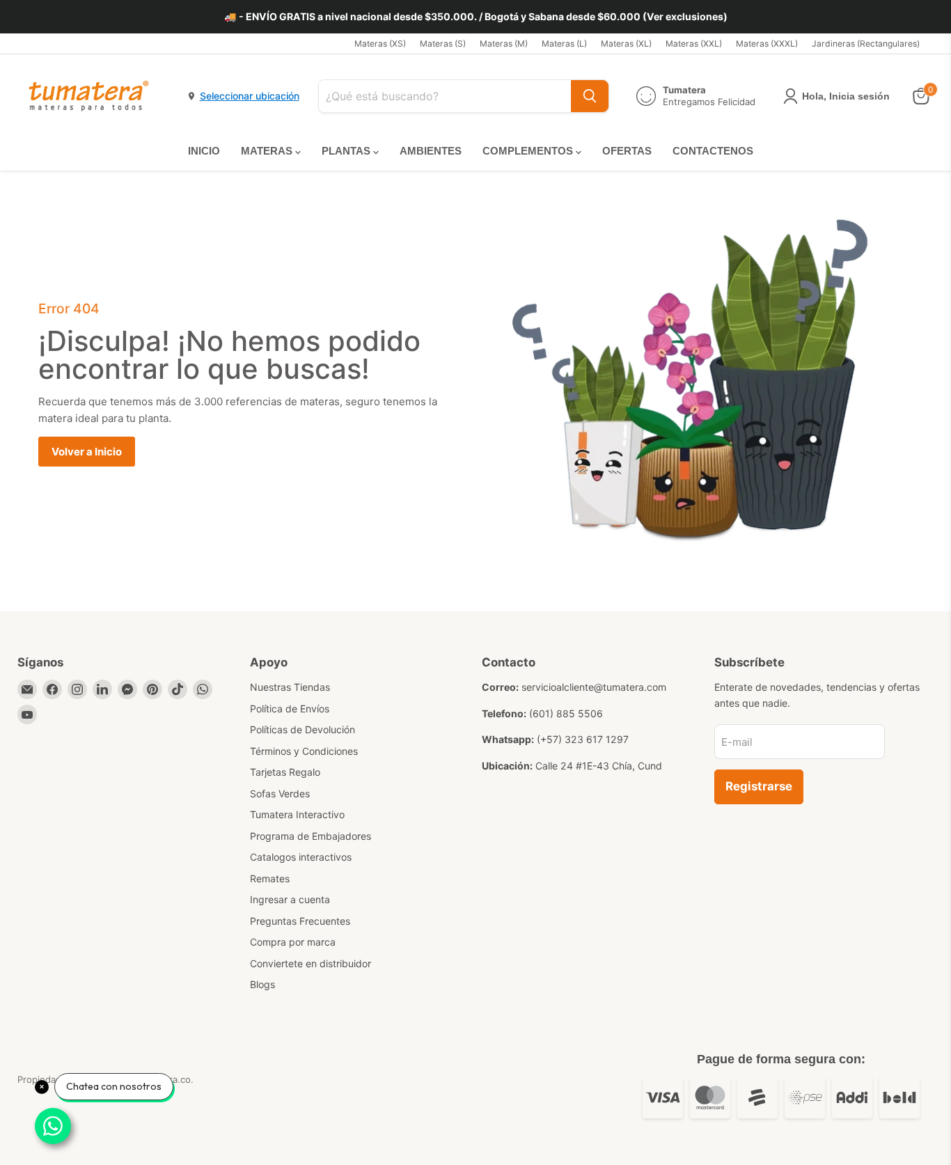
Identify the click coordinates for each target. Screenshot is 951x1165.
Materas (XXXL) (767, 44)
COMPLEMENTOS (529, 151)
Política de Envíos (289, 708)
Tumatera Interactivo (297, 814)
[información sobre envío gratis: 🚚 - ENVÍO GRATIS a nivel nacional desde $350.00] (475, 16)
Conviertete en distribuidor (310, 963)
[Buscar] (589, 96)
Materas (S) (443, 44)
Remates (270, 878)
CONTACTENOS (713, 151)
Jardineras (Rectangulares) (866, 44)
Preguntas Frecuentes (300, 921)
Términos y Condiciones (304, 751)
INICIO (204, 151)
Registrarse (758, 786)
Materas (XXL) (694, 44)
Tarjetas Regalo (285, 772)
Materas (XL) (626, 44)
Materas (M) (504, 44)
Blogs (262, 984)
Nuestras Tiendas (290, 687)
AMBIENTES (431, 151)
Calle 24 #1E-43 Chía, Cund (598, 766)
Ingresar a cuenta (290, 899)
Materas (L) (564, 44)
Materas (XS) (380, 44)
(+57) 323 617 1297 (583, 739)
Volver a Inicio (87, 451)
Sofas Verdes (280, 793)
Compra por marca (293, 942)
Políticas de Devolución (302, 729)
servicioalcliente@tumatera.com (593, 687)
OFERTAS (627, 151)
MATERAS (268, 151)
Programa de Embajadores (310, 836)
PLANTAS (347, 151)
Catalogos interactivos (301, 857)
